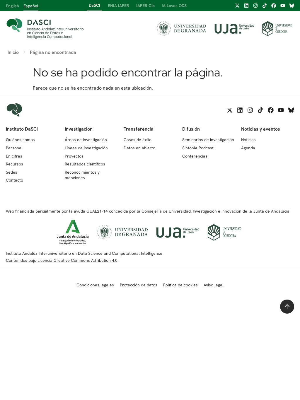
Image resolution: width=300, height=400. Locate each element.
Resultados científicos (85, 164)
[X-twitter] (237, 5)
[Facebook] (273, 5)
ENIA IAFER (118, 5)
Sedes (11, 172)
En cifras (14, 156)
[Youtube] (282, 5)
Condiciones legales (95, 285)
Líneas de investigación (86, 148)
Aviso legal (214, 285)
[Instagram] (255, 5)
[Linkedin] (246, 5)
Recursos (14, 164)
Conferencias (194, 156)
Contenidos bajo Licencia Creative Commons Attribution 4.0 (61, 260)
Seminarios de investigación (208, 139)
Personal (14, 148)
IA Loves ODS (174, 5)
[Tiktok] (264, 5)
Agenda (248, 148)
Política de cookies (180, 285)
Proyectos (74, 156)
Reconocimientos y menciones (82, 175)
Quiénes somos (20, 139)
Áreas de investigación (86, 139)
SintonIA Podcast (198, 148)
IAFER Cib (145, 5)
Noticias (248, 139)
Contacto (14, 180)
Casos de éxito (137, 139)
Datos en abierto (139, 148)
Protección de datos (138, 285)
